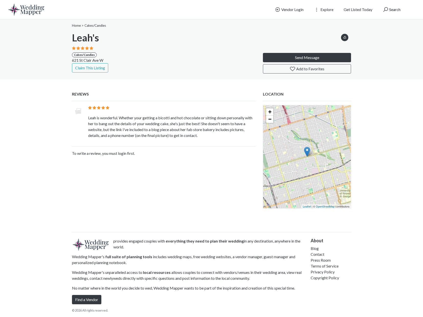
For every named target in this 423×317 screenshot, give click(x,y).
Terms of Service (325, 266)
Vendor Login (292, 9)
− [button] (269, 119)
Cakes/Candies (95, 25)
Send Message (307, 57)
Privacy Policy (323, 271)
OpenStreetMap (325, 206)
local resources (157, 272)
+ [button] (269, 112)
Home (76, 25)
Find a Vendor (86, 299)
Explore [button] (326, 9)
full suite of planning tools (128, 256)
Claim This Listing (90, 67)
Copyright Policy (325, 277)
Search (394, 9)
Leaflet (307, 206)
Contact (317, 254)
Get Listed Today (358, 9)
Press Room (321, 260)
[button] (344, 36)
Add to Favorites (309, 68)
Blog (315, 248)
